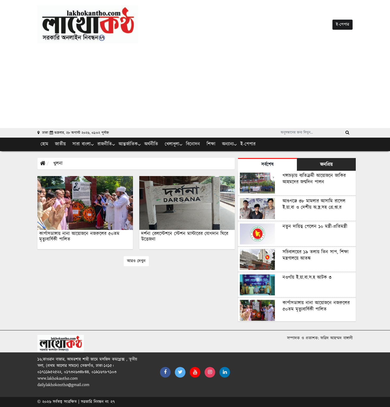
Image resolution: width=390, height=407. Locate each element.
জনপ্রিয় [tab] (326, 164)
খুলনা (58, 163)
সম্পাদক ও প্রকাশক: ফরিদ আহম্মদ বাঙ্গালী (320, 338)
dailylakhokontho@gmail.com (63, 385)
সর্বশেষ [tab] (267, 164)
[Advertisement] (195, 83)
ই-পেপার (342, 24)
